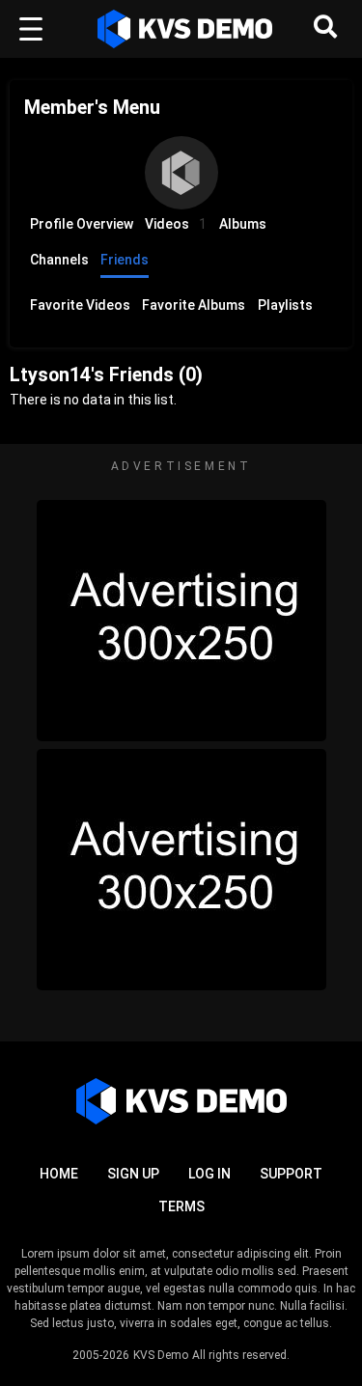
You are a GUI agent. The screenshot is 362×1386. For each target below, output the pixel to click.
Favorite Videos (80, 305)
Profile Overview (81, 224)
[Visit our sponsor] (181, 620)
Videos (176, 224)
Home (59, 1173)
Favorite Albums (193, 305)
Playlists (285, 305)
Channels (59, 259)
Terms (181, 1206)
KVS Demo (160, 1355)
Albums (242, 224)
